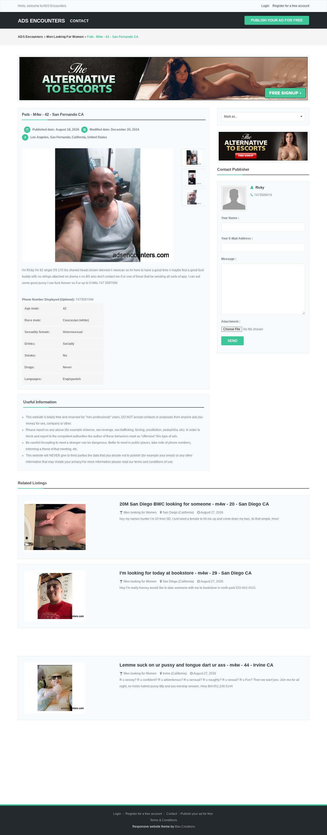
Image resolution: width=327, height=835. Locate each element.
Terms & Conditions (163, 820)
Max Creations (185, 826)
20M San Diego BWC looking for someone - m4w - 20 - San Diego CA (194, 504)
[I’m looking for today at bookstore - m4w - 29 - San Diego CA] (68, 596)
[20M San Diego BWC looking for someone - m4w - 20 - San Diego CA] (68, 527)
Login (265, 6)
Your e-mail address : (237, 238)
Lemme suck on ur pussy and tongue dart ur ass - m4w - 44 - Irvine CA (196, 665)
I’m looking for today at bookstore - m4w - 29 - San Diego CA (186, 573)
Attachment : (230, 321)
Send (232, 341)
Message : (228, 259)
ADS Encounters (41, 21)
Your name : (230, 218)
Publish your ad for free (277, 20)
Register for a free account (291, 6)
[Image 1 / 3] (97, 205)
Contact (79, 21)
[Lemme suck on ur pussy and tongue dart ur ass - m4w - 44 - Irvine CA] (68, 688)
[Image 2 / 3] (194, 177)
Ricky (259, 187)
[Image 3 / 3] (194, 197)
